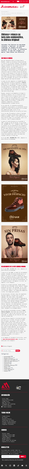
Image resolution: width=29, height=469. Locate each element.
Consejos (6, 363)
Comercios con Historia (11, 360)
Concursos (7, 362)
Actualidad (7, 356)
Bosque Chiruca (8, 358)
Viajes (6, 370)
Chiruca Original (7, 346)
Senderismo (7, 368)
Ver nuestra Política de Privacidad (12, 459)
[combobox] (8, 351)
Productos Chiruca (9, 365)
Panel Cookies (8, 406)
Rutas (5, 366)
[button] (18, 7)
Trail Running (8, 369)
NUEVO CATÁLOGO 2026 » (5, 1)
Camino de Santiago (9, 359)
